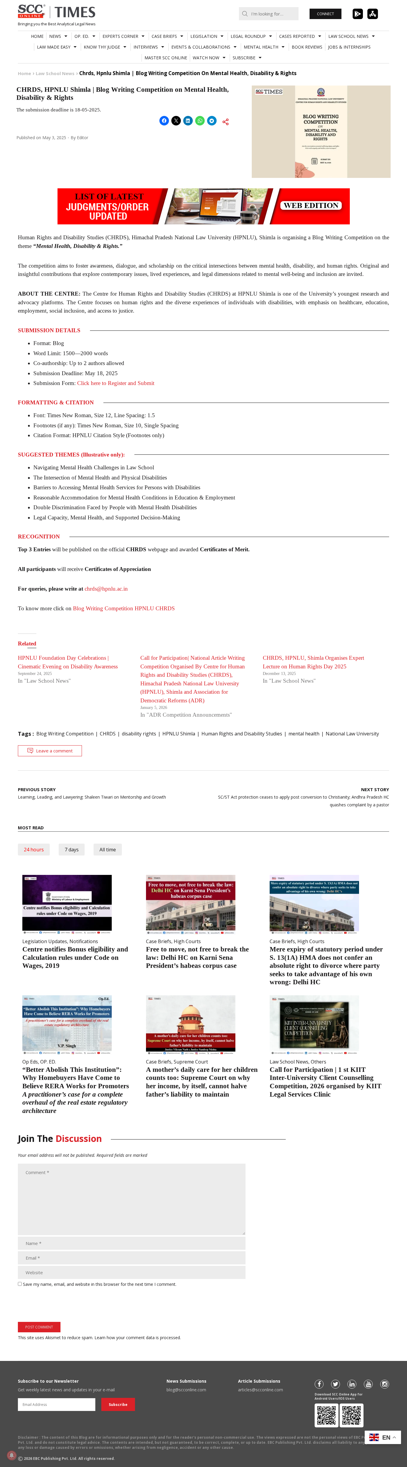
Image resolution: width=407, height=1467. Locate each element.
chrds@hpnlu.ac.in (106, 589)
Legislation (203, 36)
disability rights (139, 733)
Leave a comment (54, 751)
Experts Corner (120, 36)
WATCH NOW (206, 57)
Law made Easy (53, 47)
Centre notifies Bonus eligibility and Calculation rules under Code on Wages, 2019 (75, 957)
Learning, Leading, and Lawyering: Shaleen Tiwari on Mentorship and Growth (92, 793)
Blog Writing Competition (65, 733)
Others (318, 1061)
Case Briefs (164, 36)
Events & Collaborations (200, 47)
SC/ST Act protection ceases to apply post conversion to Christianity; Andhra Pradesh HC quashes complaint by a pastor (303, 797)
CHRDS (108, 733)
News (55, 36)
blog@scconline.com (186, 1390)
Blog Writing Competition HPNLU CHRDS (124, 608)
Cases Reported (297, 36)
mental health (303, 733)
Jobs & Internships (349, 47)
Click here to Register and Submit (115, 383)
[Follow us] (319, 1384)
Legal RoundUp (248, 36)
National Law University (352, 733)
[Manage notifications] (11, 1455)
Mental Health (261, 47)
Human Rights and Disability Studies (241, 733)
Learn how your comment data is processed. (137, 1337)
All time (108, 849)
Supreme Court (191, 1061)
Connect (325, 13)
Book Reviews (307, 47)
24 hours (34, 849)
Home (37, 36)
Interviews (145, 47)
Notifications (83, 941)
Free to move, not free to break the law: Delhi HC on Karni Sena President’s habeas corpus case (197, 957)
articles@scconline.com (260, 1390)
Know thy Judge (102, 47)
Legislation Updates (44, 941)
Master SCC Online (166, 57)
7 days (72, 849)
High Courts (187, 941)
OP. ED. (81, 36)
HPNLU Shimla (178, 733)
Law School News (348, 36)
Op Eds (30, 1061)
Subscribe (244, 57)
